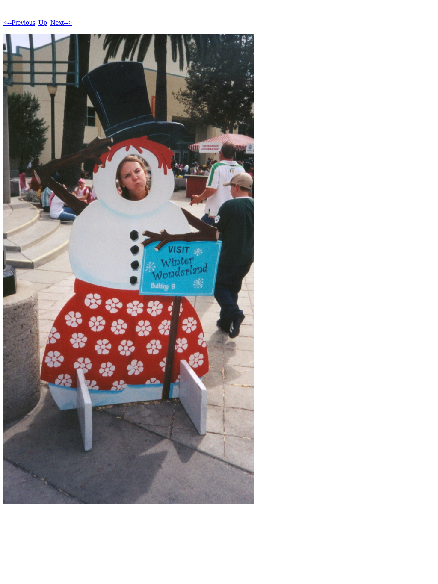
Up (42, 22)
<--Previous (19, 22)
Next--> (61, 22)
